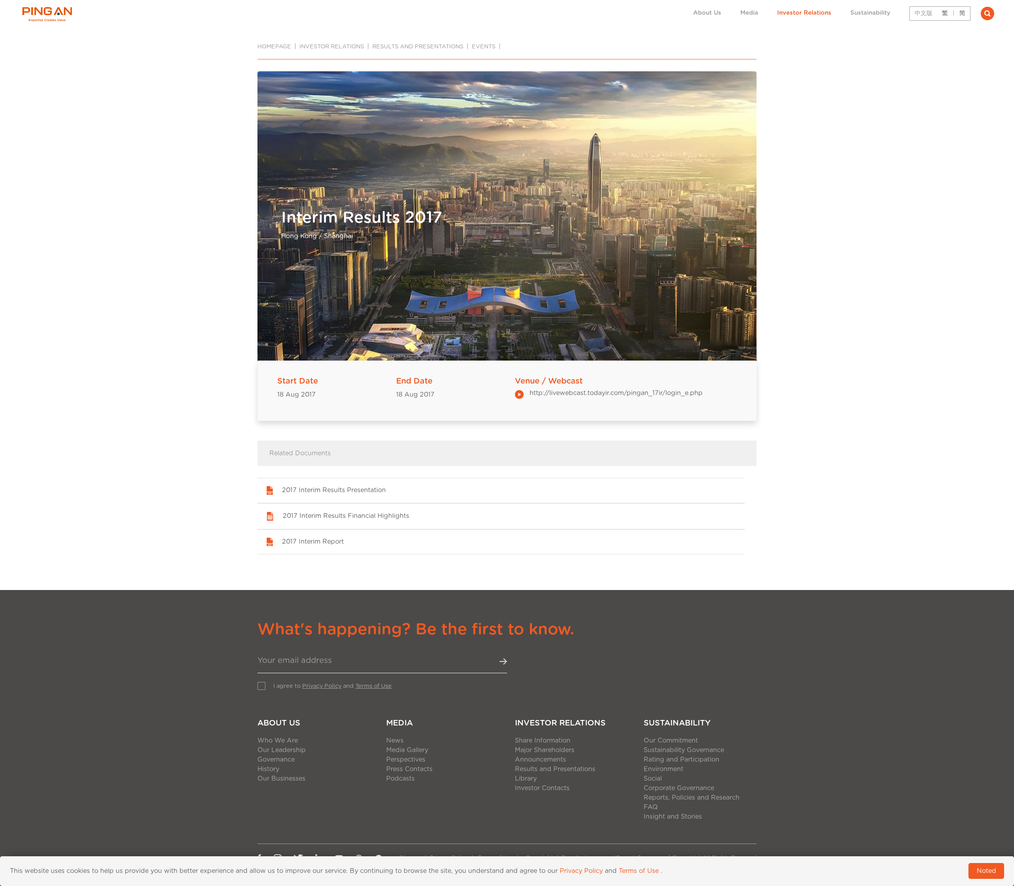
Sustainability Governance (684, 750)
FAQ (651, 807)
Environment (663, 769)
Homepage (274, 47)
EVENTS (484, 47)
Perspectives (405, 759)
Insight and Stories (673, 816)
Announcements (540, 759)
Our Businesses (281, 778)
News (395, 740)
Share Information (542, 740)
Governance (276, 759)
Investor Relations (804, 13)
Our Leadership (281, 750)
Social (653, 778)
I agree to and (332, 686)
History (268, 769)
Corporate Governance (679, 788)
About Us (707, 13)
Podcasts (400, 778)
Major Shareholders (544, 750)
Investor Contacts (542, 788)
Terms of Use (373, 686)
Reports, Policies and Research (692, 797)
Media (749, 13)
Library (526, 778)
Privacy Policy (321, 686)
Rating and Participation (681, 759)
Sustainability (870, 13)
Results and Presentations (417, 47)
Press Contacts (409, 769)
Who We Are (277, 740)
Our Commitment (671, 740)
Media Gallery (407, 750)
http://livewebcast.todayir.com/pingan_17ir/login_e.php (616, 393)
